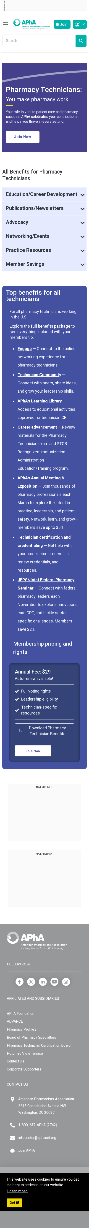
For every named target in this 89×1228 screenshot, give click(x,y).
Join (63, 24)
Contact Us (15, 1061)
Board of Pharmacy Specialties (31, 1037)
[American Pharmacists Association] (26, 23)
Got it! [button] (14, 1203)
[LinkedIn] (43, 982)
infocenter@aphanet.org (37, 1138)
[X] (31, 982)
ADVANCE (15, 1021)
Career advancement (37, 427)
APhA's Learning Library (40, 401)
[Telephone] (12, 1125)
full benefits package (50, 326)
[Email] (12, 1138)
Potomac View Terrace (25, 1053)
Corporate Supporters (24, 1069)
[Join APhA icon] (12, 1151)
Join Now (22, 137)
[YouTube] (54, 982)
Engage (25, 348)
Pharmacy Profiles (21, 1029)
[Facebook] (20, 982)
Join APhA (26, 1150)
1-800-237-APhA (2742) (37, 1125)
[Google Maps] (12, 1099)
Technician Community (39, 374)
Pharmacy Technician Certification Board (39, 1045)
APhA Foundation (20, 1013)
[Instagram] (66, 982)
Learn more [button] (17, 1191)
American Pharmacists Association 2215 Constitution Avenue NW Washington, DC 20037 (46, 1106)
